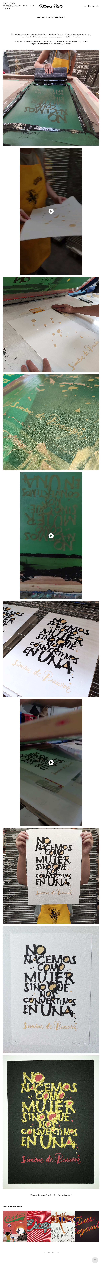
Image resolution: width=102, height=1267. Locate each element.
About (32, 6)
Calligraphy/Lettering (11, 6)
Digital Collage (9, 3)
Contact (6, 8)
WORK (25, 6)
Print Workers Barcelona (62, 1195)
